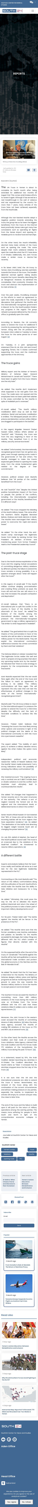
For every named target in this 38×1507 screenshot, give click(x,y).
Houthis (31, 1154)
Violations (7, 1154)
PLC (21, 1159)
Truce (32, 1150)
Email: (6, 1216)
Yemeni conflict (9, 1150)
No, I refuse (26, 1502)
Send (19, 1225)
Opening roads (9, 1159)
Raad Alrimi (7, 1131)
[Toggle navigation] (33, 11)
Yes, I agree (11, 1502)
